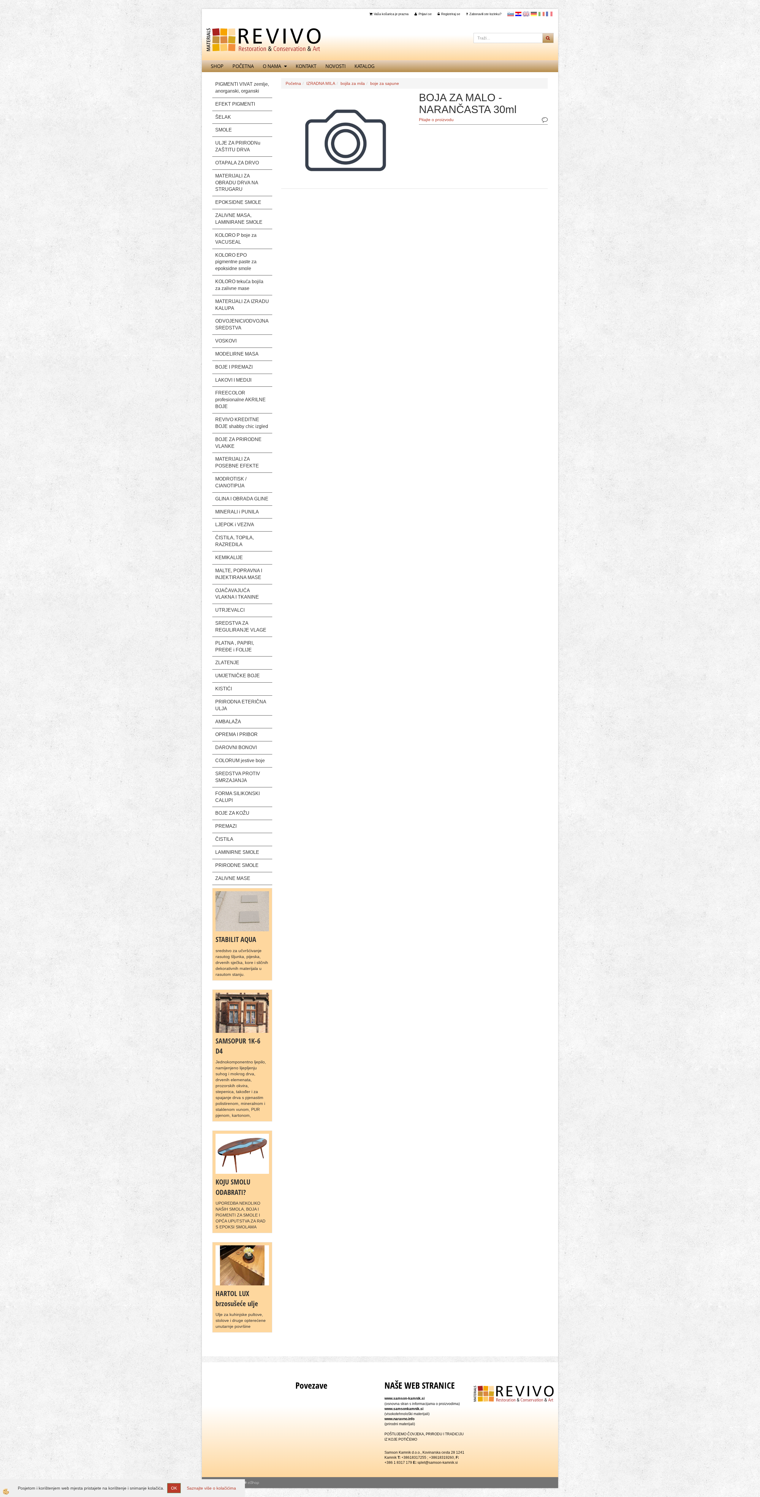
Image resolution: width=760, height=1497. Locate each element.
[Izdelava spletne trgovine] (253, 1482)
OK (174, 1488)
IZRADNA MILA (320, 83)
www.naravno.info (399, 1419)
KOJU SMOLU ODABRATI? (233, 1187)
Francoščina (549, 14)
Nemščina (534, 14)
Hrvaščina (518, 14)
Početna (243, 66)
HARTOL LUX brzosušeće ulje (237, 1298)
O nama (272, 66)
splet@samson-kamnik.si (437, 1462)
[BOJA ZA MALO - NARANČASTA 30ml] (345, 139)
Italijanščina (541, 14)
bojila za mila (353, 83)
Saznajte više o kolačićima (211, 1488)
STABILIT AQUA (236, 939)
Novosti (335, 66)
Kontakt (306, 66)
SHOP (217, 66)
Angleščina (526, 14)
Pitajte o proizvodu (436, 119)
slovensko (510, 14)
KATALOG (364, 66)
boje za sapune (384, 83)
